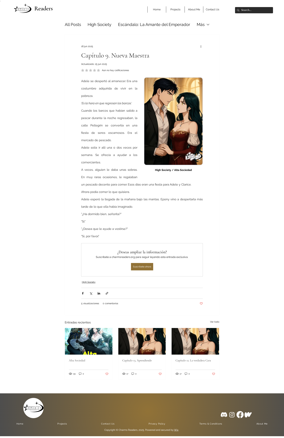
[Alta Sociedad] (88, 341)
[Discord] (223, 414)
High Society (99, 24)
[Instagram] (232, 414)
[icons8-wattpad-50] (248, 414)
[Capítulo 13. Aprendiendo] (142, 341)
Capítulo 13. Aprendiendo (137, 360)
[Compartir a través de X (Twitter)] (90, 293)
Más (201, 24)
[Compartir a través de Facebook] (82, 293)
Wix (176, 429)
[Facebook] (240, 414)
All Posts (73, 24)
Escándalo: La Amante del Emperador (154, 24)
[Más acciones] (201, 46)
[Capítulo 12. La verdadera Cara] (195, 341)
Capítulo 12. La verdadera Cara (193, 360)
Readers (43, 8)
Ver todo (214, 321)
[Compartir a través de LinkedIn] (98, 293)
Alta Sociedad (77, 360)
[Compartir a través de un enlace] (106, 293)
